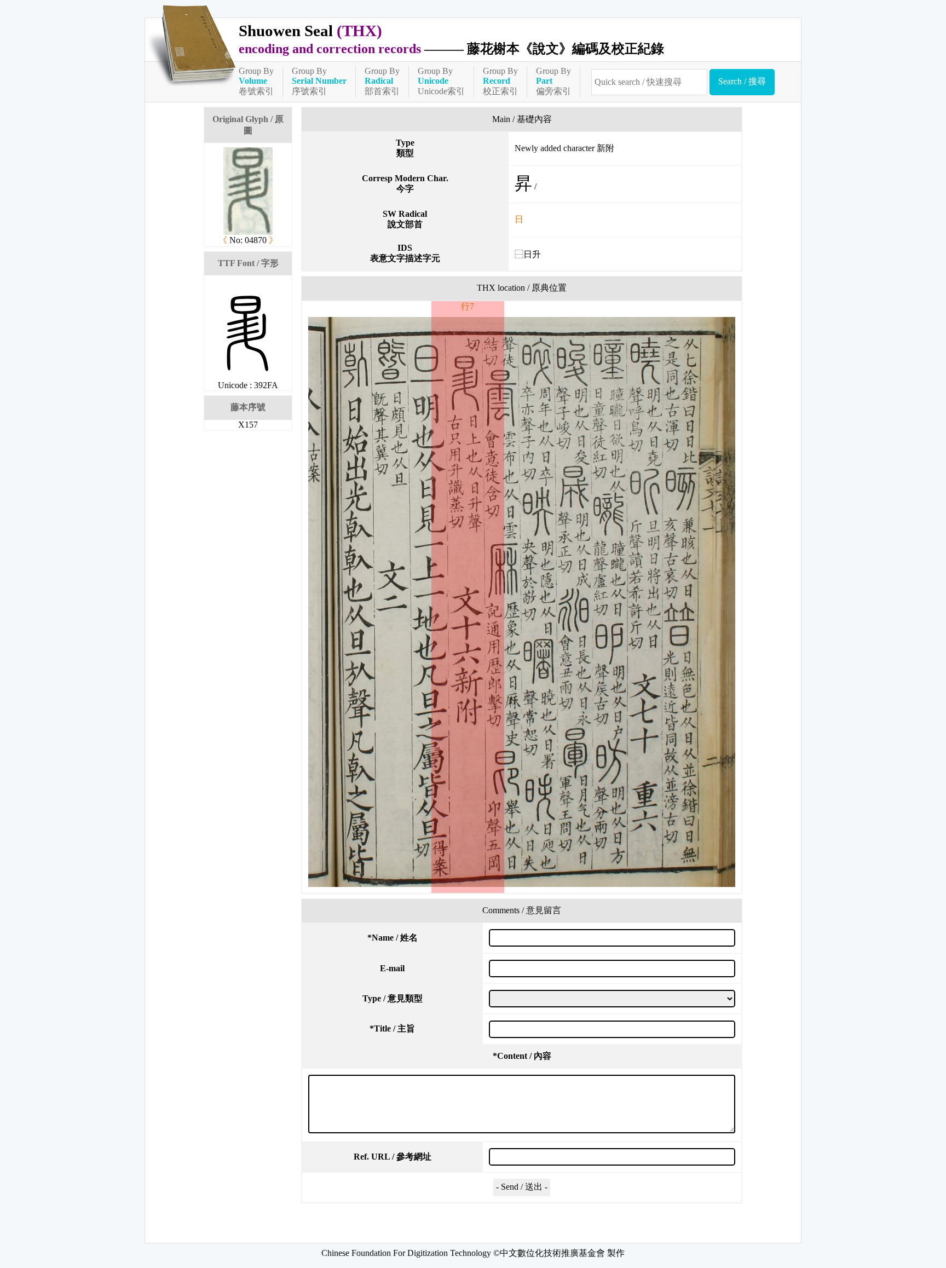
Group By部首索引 (382, 81)
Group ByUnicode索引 (441, 81)
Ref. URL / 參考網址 (392, 1156)
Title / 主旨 (392, 1028)
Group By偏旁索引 (553, 81)
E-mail (392, 968)
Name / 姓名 (392, 937)
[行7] (521, 602)
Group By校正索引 (500, 81)
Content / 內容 (522, 1055)
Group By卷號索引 (256, 81)
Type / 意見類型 (392, 998)
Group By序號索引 (319, 81)
